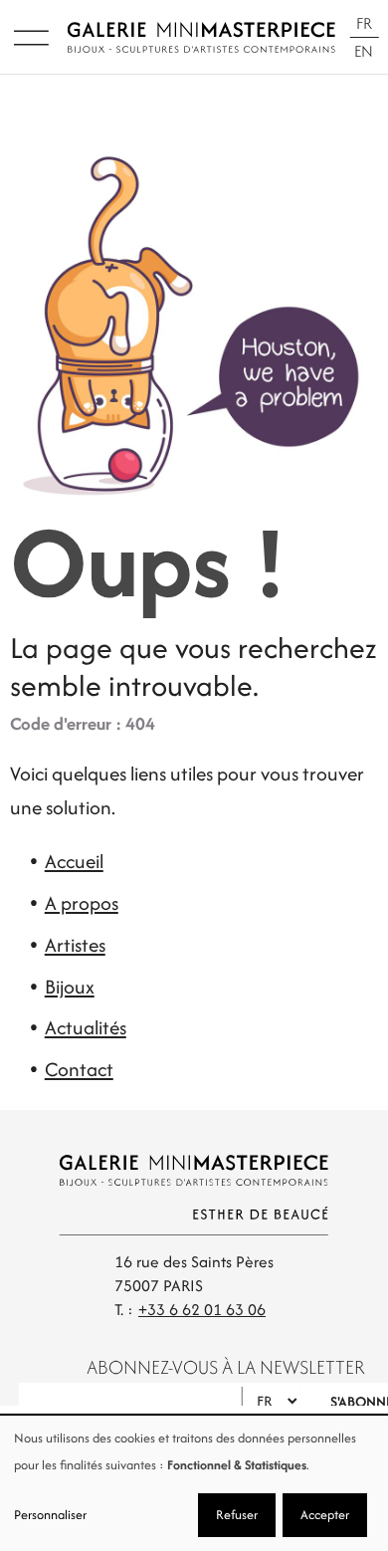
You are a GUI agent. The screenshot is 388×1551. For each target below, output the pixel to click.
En (363, 51)
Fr (364, 23)
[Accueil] (201, 37)
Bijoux (70, 986)
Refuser (237, 1514)
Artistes (75, 945)
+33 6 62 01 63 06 (202, 1309)
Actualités (85, 1027)
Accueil (74, 861)
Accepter (324, 1514)
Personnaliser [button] (50, 1514)
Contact (79, 1069)
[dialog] (194, 1483)
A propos (81, 903)
